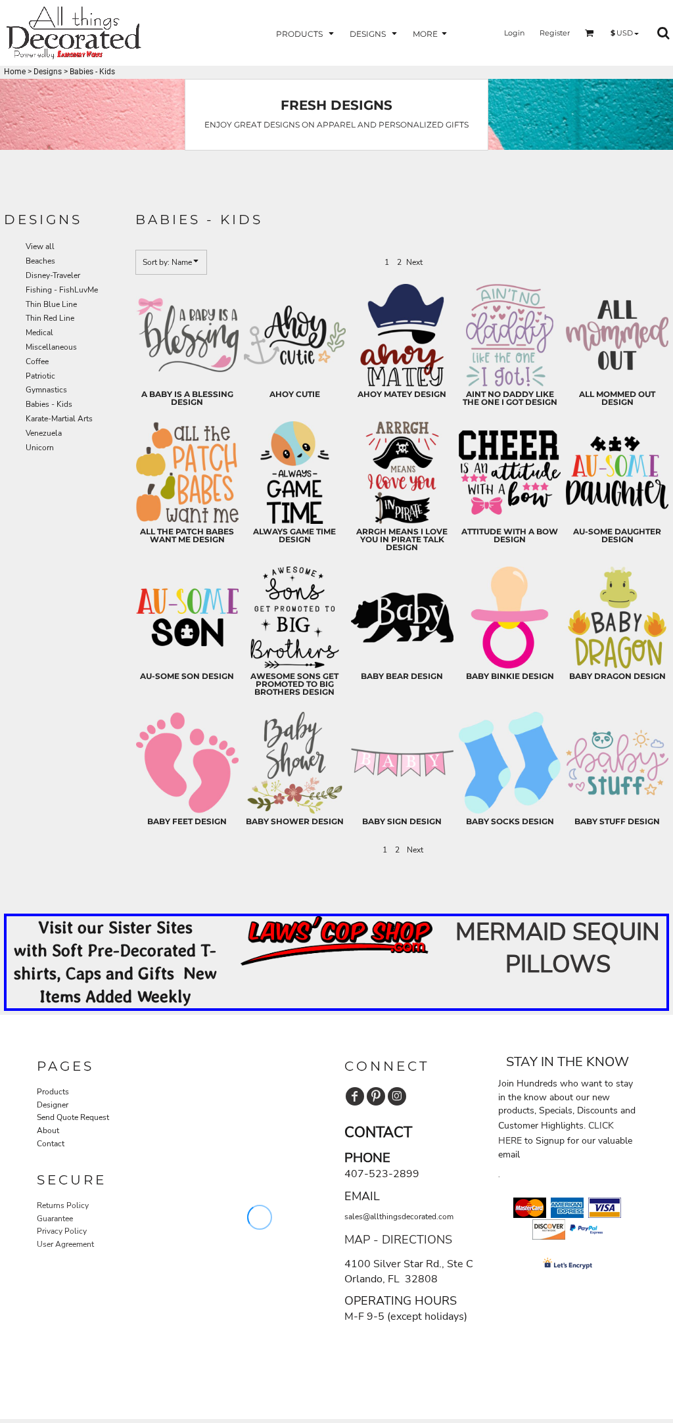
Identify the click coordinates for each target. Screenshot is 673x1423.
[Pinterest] (376, 1096)
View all (40, 246)
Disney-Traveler (53, 275)
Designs (48, 71)
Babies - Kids (49, 404)
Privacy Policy (62, 1231)
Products (53, 1091)
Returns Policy (63, 1205)
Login (514, 32)
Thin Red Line (50, 318)
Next (414, 262)
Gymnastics (46, 390)
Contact (50, 1143)
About (48, 1130)
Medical (39, 332)
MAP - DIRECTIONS (398, 1240)
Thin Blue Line (51, 304)
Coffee (37, 361)
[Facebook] (355, 1096)
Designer (52, 1105)
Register (555, 32)
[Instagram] (397, 1096)
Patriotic (40, 376)
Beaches (40, 261)
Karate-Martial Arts (59, 418)
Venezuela (44, 433)
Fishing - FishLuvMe (62, 290)
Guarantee (55, 1218)
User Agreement (65, 1244)
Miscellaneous (51, 347)
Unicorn (40, 447)
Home (15, 71)
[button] (306, 33)
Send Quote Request (73, 1117)
